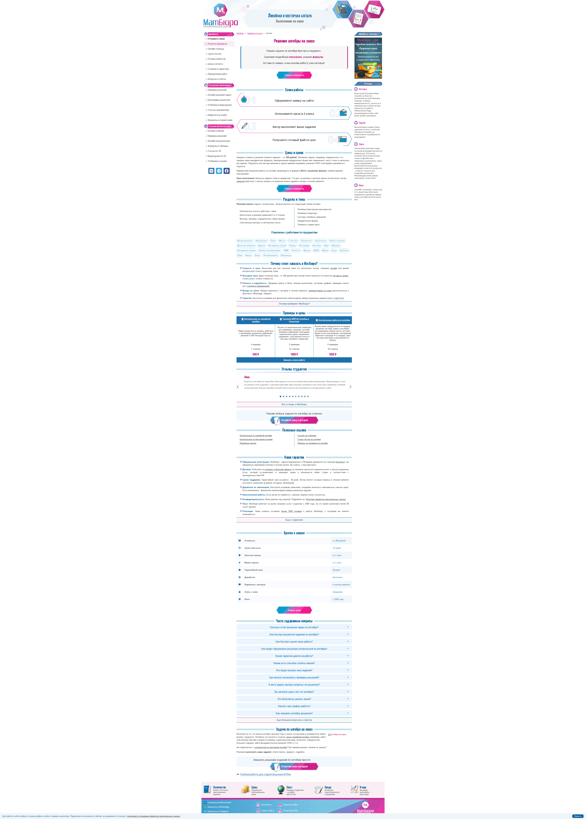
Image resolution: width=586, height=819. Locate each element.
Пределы (292, 246)
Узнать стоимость (294, 75)
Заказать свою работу (294, 360)
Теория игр (296, 250)
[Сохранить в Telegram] (219, 171)
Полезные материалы (219, 85)
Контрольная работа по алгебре (334, 320)
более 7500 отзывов (291, 511)
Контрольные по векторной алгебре (256, 439)
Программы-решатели (219, 100)
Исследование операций (246, 250)
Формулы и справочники (220, 120)
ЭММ (286, 250)
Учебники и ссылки (217, 161)
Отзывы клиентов (217, 59)
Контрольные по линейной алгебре (256, 435)
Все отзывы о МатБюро (294, 404)
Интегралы (317, 246)
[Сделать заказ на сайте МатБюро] (368, 77)
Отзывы (368, 83)
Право (240, 255)
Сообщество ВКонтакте (219, 802)
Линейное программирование (269, 250)
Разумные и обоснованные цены (258, 790)
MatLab (325, 250)
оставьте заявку (340, 276)
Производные (304, 246)
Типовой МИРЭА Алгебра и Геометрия (295, 320)
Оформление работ (217, 74)
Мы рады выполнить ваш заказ (364, 790)
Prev (238, 387)
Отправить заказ (216, 39)
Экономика (344, 250)
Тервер (273, 241)
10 (308, 396)
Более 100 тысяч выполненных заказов (220, 790)
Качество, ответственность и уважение (332, 790)
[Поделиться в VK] (211, 171)
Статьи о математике (218, 110)
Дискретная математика (246, 246)
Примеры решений (217, 90)
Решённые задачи (248, 443)
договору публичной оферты (278, 469)
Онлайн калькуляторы (219, 141)
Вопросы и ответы (217, 79)
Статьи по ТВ (214, 151)
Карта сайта (268, 810)
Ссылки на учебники (307, 435)
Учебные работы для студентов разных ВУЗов (265, 774)
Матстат (282, 241)
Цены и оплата (215, 64)
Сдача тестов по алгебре (309, 439)
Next (350, 387)
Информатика (286, 255)
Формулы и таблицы (218, 146)
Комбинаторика (261, 241)
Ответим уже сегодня (294, 766)
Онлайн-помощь (216, 49)
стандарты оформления (258, 286)
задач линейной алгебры (297, 737)
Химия (257, 255)
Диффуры (262, 246)
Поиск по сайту (290, 804)
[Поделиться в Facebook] (227, 171)
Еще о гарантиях (294, 519)
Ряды (326, 246)
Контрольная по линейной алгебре (257, 320)
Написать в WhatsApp (218, 807)
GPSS (316, 250)
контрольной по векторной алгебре (271, 747)
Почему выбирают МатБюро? (294, 303)
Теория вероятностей (219, 126)
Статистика (293, 241)
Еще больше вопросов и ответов (294, 720)
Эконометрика (306, 241)
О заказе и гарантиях (218, 69)
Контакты (340, 462)
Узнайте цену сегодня (294, 420)
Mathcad (307, 250)
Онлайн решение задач (219, 95)
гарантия (241, 181)
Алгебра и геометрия (337, 241)
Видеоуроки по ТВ (217, 156)
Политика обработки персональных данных (326, 499)
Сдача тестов (214, 54)
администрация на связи (320, 291)
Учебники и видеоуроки (220, 105)
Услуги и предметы (217, 44)
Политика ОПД (290, 810)
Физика (248, 255)
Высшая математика (245, 241)
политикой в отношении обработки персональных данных (153, 816)
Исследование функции (277, 246)
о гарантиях (338, 298)
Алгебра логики (320, 241)
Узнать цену (294, 610)
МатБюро (213, 34)
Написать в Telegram (218, 811)
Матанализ (336, 246)
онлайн (333, 268)
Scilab (334, 250)
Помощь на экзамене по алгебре (313, 443)
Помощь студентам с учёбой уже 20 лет (295, 790)
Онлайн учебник (216, 131)
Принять (578, 816)
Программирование (270, 255)
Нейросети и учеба (217, 115)
